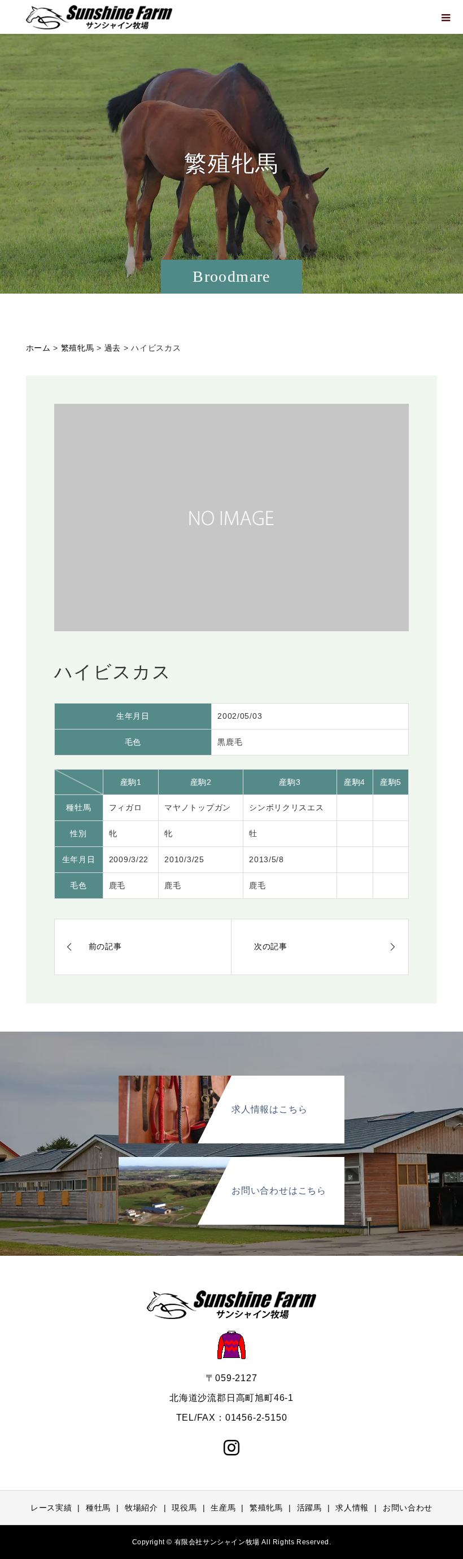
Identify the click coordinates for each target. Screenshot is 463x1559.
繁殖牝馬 (266, 1507)
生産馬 (223, 1507)
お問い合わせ (408, 1507)
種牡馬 (98, 1507)
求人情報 (352, 1507)
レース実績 (51, 1507)
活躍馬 (309, 1507)
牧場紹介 (141, 1507)
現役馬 (184, 1507)
